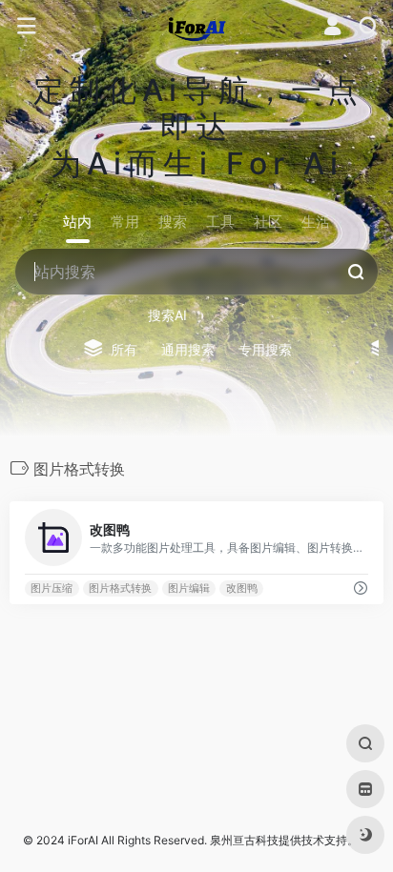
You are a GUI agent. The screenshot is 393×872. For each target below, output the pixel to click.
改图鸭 (242, 588)
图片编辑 (189, 588)
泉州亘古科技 (244, 840)
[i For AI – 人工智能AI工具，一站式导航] (197, 27)
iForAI (83, 840)
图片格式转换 (120, 588)
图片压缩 (51, 588)
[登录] (332, 28)
